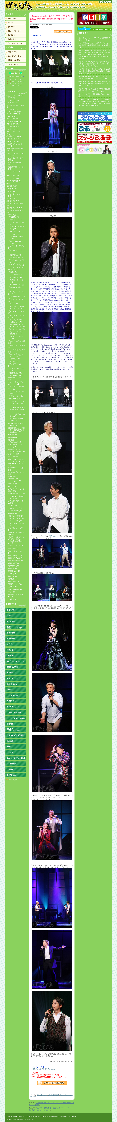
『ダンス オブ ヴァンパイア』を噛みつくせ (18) (17, 403)
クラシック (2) (11, 198)
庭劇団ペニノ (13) (14, 571)
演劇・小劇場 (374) (13, 176)
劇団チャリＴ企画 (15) (15, 558)
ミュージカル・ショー (66, 1095)
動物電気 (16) (12, 568)
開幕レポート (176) (13, 141)
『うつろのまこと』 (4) (16, 260)
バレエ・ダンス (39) (13, 178)
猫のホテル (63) (13, 581)
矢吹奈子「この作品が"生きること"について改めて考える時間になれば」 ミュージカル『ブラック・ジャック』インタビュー (94, 64)
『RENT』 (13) (13, 304)
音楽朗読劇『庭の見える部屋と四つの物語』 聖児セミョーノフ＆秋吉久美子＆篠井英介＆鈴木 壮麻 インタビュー (94, 84)
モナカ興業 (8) (13, 548)
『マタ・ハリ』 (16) (15, 277)
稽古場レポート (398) (14, 136)
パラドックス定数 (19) (15, 516)
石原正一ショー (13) (15, 584)
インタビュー (12, 27)
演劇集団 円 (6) (13, 579)
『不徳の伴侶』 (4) (14, 255)
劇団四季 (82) (11, 191)
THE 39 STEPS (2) (13, 109)
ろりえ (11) (12, 486)
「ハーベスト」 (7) (14, 481)
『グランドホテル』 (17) (16, 329)
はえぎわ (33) (12, 484)
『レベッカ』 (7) (13, 234)
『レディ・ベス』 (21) (15, 396)
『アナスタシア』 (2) (15, 220)
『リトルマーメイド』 (15, 43)
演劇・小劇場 (12, 52)
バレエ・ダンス (13, 64)
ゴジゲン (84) (12, 505)
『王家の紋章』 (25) (15, 373)
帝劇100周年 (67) (14, 398)
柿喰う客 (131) (13, 576)
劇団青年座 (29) (13, 563)
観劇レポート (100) (13, 139)
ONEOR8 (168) (13, 479)
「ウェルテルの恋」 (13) (16, 296)
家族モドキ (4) (13, 129)
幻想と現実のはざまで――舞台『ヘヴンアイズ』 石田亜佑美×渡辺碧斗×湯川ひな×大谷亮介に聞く (94, 45)
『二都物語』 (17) (14, 359)
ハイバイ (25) (12, 513)
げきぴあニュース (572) (14, 208)
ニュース (11, 23)
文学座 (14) (12, 573)
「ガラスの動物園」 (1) (14, 121)
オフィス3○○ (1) (13, 456)
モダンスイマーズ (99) (15, 546)
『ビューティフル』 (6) (16, 284)
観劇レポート (12, 39)
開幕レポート (33, 1096)
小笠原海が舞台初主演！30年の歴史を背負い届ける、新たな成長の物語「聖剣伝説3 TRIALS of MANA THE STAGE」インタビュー (94, 71)
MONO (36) (12, 476)
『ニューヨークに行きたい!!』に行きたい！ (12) (17, 409)
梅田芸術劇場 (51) (14, 437)
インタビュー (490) (13, 126)
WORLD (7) (12, 215)
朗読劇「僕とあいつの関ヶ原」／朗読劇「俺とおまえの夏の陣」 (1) (16, 430)
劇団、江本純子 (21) (15, 555)
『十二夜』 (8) (13, 361)
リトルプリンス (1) (13, 119)
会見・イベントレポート (16, 31)
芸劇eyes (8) (12, 587)
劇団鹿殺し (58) (13, 566)
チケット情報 (12, 18)
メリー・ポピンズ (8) (15, 275)
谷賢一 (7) (11, 592)
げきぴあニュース (42, 1095)
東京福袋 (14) (12, 435)
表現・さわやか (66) (15, 589)
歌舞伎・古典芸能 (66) (14, 181)
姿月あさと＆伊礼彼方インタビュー (44, 1069)
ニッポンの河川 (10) (15, 511)
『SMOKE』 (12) (14, 231)
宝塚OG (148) (12, 189)
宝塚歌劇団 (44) (12, 186)
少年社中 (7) (12, 599)
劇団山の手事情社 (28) (15, 560)
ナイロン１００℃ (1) (15, 508)
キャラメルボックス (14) (16, 493)
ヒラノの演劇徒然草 (53, 1095)
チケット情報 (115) (13, 124)
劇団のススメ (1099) (13, 454)
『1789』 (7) (12, 272)
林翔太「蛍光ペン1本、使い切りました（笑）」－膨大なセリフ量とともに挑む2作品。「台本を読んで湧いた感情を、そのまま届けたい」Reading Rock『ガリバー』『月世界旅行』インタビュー (94, 54)
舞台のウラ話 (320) (13, 201)
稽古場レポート (13, 35)
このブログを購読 (12, 779)
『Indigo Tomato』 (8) (15, 257)
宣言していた (53, 536)
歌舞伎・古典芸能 (14, 60)
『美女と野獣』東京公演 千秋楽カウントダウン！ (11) (16, 377)
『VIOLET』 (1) (13, 217)
